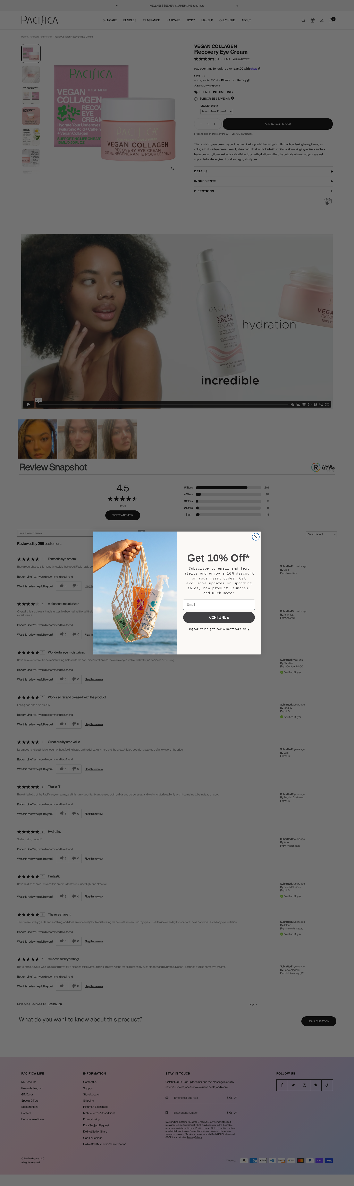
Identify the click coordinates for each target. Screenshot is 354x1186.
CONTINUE (219, 617)
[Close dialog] (255, 536)
